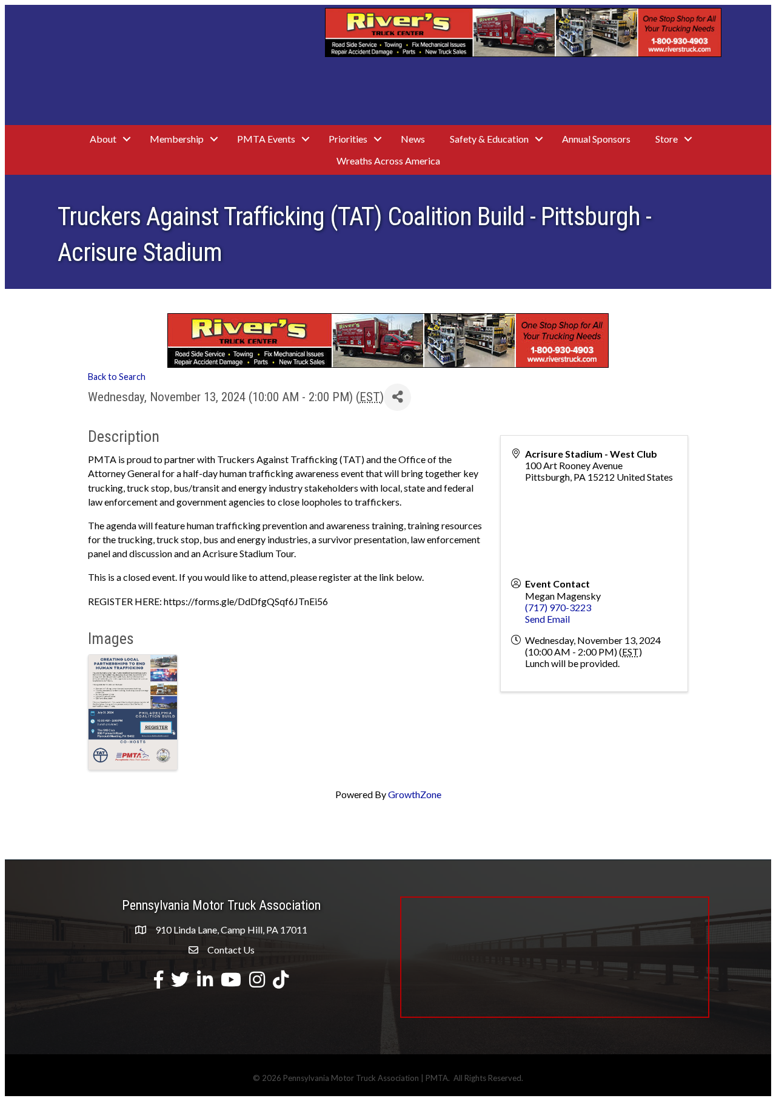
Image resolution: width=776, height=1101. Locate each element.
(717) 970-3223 (558, 607)
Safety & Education (489, 138)
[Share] (397, 397)
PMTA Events (266, 138)
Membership (177, 138)
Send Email (547, 619)
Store (666, 138)
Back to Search (117, 376)
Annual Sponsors (596, 138)
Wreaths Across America (388, 160)
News (413, 138)
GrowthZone (414, 794)
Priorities (348, 138)
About (103, 138)
